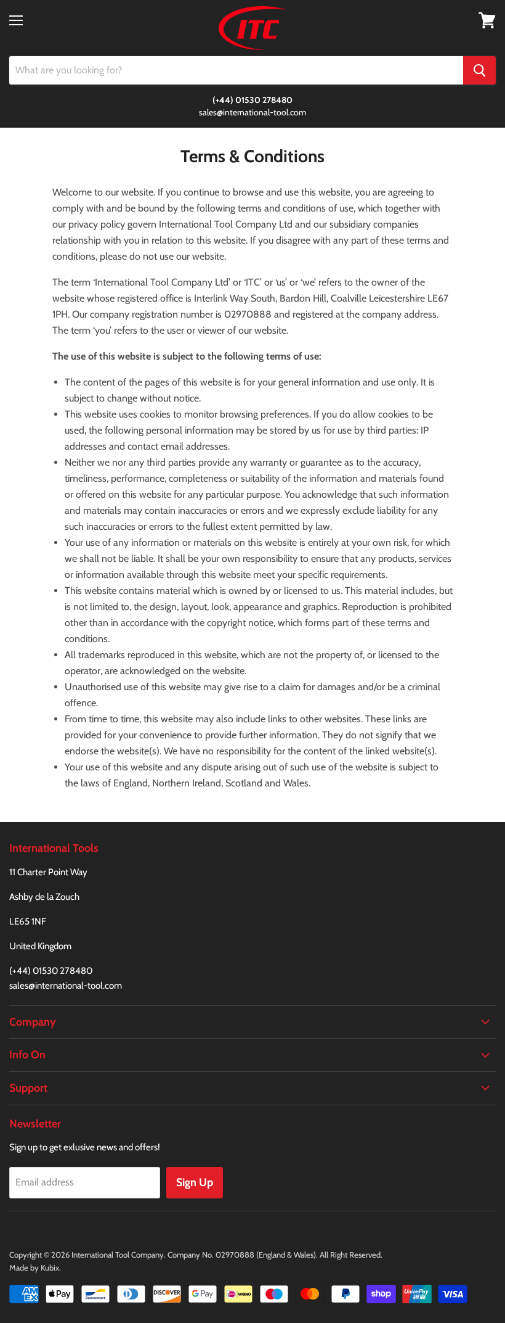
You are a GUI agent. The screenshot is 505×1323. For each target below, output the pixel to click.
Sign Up (194, 1182)
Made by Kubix (34, 1267)
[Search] (479, 70)
